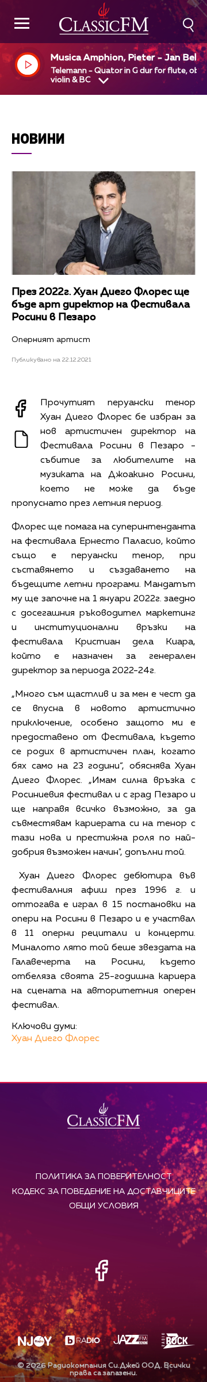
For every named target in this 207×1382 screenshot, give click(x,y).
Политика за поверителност (104, 1177)
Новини (38, 138)
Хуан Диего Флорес (55, 1038)
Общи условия (104, 1206)
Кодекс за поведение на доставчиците (103, 1192)
